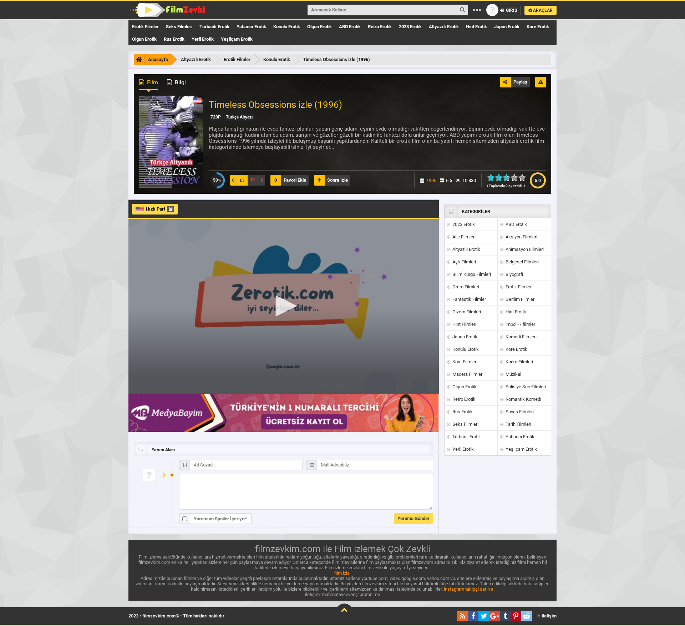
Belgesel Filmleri (521, 261)
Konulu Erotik (286, 26)
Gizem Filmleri (466, 311)
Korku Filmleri (518, 361)
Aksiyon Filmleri (520, 236)
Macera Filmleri (467, 374)
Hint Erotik (476, 26)
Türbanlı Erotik (214, 26)
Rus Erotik (174, 39)
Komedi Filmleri (520, 336)
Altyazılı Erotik (444, 26)
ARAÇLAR (542, 10)
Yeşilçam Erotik (237, 39)
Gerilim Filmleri (520, 299)
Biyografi (513, 274)
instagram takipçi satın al (469, 589)
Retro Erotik (380, 26)
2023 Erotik (410, 26)
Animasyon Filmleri (524, 249)
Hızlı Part (155, 209)
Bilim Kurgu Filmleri (471, 274)
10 (524, 177)
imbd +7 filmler (519, 324)
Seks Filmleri (179, 26)
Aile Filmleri (463, 236)
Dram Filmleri (465, 286)
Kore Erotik (538, 26)
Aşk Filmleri (463, 261)
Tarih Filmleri (517, 424)
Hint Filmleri (463, 324)
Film (152, 82)
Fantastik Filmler (468, 299)
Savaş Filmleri (519, 411)
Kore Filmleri (464, 361)
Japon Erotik (506, 26)
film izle (342, 573)
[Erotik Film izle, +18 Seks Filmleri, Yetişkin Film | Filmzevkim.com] (168, 10)
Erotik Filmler (145, 26)
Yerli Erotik (203, 39)
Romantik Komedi (522, 399)
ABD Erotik (350, 26)
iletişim (549, 616)
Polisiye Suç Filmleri (525, 386)
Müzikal (512, 374)
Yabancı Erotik (251, 26)
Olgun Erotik (319, 26)
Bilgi (179, 82)
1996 (431, 180)
